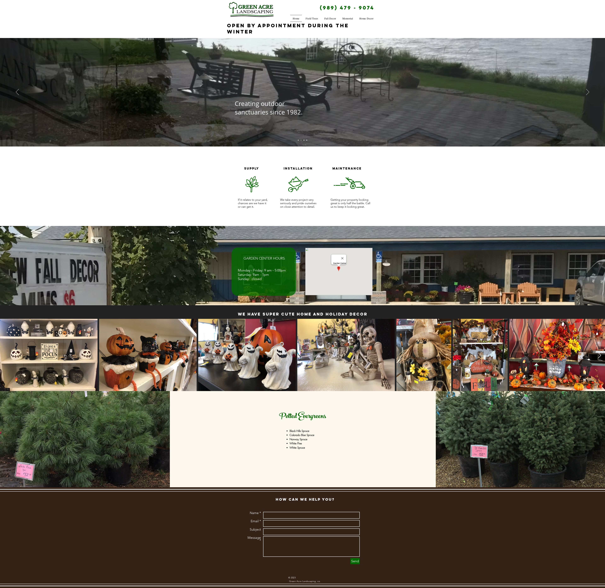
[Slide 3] (303, 140)
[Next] (587, 92)
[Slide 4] (306, 140)
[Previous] (17, 92)
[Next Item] (599, 355)
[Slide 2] (298, 140)
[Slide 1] (301, 140)
